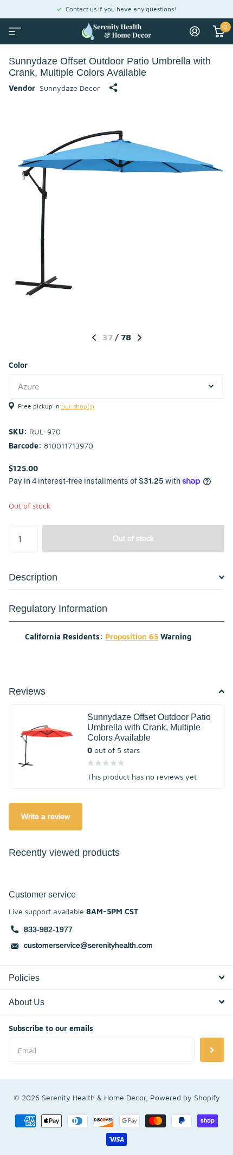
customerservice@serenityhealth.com (88, 945)
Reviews (27, 691)
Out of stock (133, 538)
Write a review (45, 816)
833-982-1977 (48, 929)
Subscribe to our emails (51, 1028)
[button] (94, 337)
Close (116, 977)
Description (33, 577)
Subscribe (212, 1050)
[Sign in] (195, 31)
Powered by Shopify (185, 1097)
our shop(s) (77, 406)
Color (18, 364)
